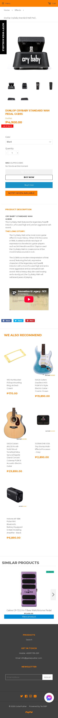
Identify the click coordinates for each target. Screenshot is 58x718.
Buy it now (29, 185)
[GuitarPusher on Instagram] (30, 696)
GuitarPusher (21, 706)
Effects (18, 10)
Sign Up (47, 677)
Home (7, 10)
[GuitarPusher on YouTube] (35, 696)
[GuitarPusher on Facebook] (26, 696)
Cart (54, 3)
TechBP (43, 706)
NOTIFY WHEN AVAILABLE (21, 193)
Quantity (9, 148)
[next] (53, 594)
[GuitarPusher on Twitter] (21, 696)
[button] (49, 698)
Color (7, 137)
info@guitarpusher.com (31, 658)
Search (29, 640)
